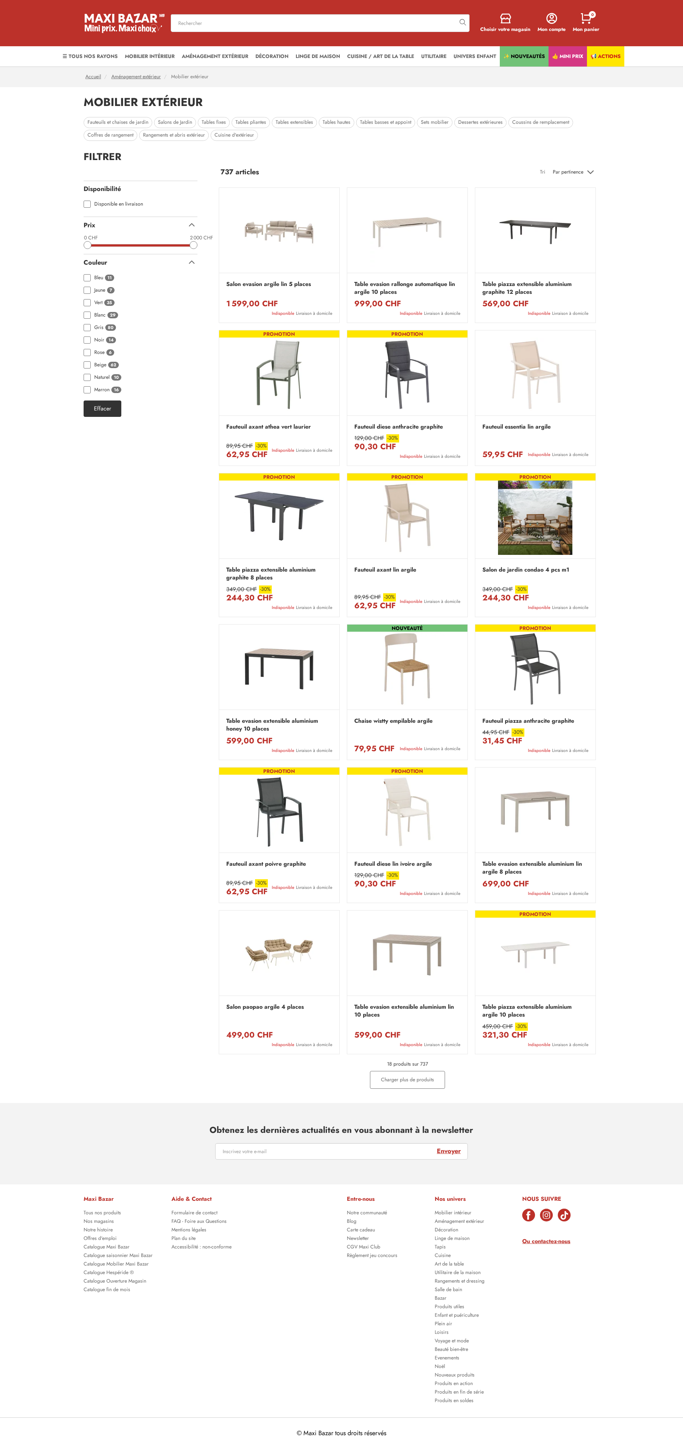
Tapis (440, 1247)
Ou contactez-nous (546, 1241)
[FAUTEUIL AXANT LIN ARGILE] (407, 518)
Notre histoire (98, 1230)
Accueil (93, 76)
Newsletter (358, 1239)
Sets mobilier (435, 122)
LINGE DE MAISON (318, 56)
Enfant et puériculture (457, 1316)
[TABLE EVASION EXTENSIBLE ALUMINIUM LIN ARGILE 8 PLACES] (535, 812)
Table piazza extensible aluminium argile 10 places (527, 1011)
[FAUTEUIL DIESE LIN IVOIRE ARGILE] (407, 812)
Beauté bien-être (451, 1350)
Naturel (106, 377)
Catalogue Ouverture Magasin (115, 1281)
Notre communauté (367, 1213)
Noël (440, 1367)
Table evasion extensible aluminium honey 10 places (272, 725)
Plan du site (183, 1239)
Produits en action (454, 1384)
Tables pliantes (250, 122)
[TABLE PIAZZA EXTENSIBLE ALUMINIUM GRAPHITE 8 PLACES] (279, 518)
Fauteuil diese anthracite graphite (398, 427)
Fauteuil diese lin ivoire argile (393, 864)
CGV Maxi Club (363, 1247)
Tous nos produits (102, 1213)
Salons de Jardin (175, 122)
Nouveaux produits (455, 1375)
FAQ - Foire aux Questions (199, 1222)
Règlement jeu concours (372, 1256)
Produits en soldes (454, 1401)
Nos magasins (99, 1222)
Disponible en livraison (118, 204)
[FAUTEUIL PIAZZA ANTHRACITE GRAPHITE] (535, 669)
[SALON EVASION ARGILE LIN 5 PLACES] (279, 232)
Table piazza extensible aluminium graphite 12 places (527, 288)
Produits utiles (449, 1307)
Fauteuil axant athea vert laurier (268, 427)
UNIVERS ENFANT (475, 56)
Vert (103, 302)
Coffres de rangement (110, 135)
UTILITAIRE (433, 56)
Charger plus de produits (407, 1079)
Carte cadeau (361, 1230)
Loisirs (442, 1333)
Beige (105, 364)
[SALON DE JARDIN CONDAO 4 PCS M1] (535, 518)
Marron (106, 389)
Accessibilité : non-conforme (201, 1247)
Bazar (440, 1298)
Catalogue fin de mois (107, 1290)
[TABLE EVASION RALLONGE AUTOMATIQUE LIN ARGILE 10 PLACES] (407, 232)
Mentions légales (188, 1230)
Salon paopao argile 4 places (265, 1007)
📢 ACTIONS (606, 56)
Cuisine (443, 1256)
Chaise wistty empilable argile (393, 721)
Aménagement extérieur (136, 76)
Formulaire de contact (194, 1213)
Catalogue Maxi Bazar (106, 1247)
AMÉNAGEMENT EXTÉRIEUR (215, 56)
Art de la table (449, 1264)
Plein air (443, 1324)
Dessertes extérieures (480, 122)
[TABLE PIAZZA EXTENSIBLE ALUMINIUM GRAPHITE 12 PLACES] (535, 232)
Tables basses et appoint (385, 122)
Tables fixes (214, 122)
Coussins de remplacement (540, 122)
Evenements (447, 1358)
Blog (351, 1222)
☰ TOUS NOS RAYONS (90, 56)
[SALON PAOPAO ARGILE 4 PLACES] (279, 955)
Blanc (105, 315)
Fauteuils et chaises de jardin (118, 122)
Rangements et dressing (460, 1281)
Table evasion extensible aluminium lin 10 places (404, 1011)
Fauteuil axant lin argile (385, 570)
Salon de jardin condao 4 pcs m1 (525, 570)
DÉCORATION (271, 56)
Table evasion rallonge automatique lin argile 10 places (404, 288)
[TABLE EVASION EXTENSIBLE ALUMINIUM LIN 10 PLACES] (407, 955)
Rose (103, 352)
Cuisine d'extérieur (234, 135)
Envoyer (449, 1151)
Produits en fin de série (459, 1392)
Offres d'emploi (100, 1239)
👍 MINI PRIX (567, 56)
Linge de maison (452, 1239)
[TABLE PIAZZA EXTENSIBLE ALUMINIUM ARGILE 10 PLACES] (535, 955)
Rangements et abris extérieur (174, 135)
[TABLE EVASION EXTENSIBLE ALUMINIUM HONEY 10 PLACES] (279, 669)
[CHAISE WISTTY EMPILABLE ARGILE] (407, 669)
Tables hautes (336, 122)
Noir (103, 339)
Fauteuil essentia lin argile (516, 427)
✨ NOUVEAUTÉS (524, 56)
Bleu (103, 277)
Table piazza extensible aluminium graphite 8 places (271, 574)
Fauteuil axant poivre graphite (266, 864)
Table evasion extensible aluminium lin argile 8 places (532, 868)
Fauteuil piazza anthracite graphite (528, 721)
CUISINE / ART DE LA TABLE (380, 56)
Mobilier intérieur (453, 1213)
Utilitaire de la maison (458, 1273)
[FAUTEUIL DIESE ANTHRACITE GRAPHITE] (407, 375)
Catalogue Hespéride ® (109, 1273)
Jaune (103, 290)
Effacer (102, 409)
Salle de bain (448, 1290)
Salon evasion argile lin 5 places (268, 284)
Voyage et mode (452, 1341)
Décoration (446, 1230)
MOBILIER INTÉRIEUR (150, 56)
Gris (103, 327)
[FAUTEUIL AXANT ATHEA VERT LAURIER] (279, 375)
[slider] (87, 245)
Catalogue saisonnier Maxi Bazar (118, 1256)
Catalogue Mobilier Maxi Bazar (116, 1264)
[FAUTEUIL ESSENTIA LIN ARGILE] (535, 375)
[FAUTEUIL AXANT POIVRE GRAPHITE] (279, 812)
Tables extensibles (294, 122)
